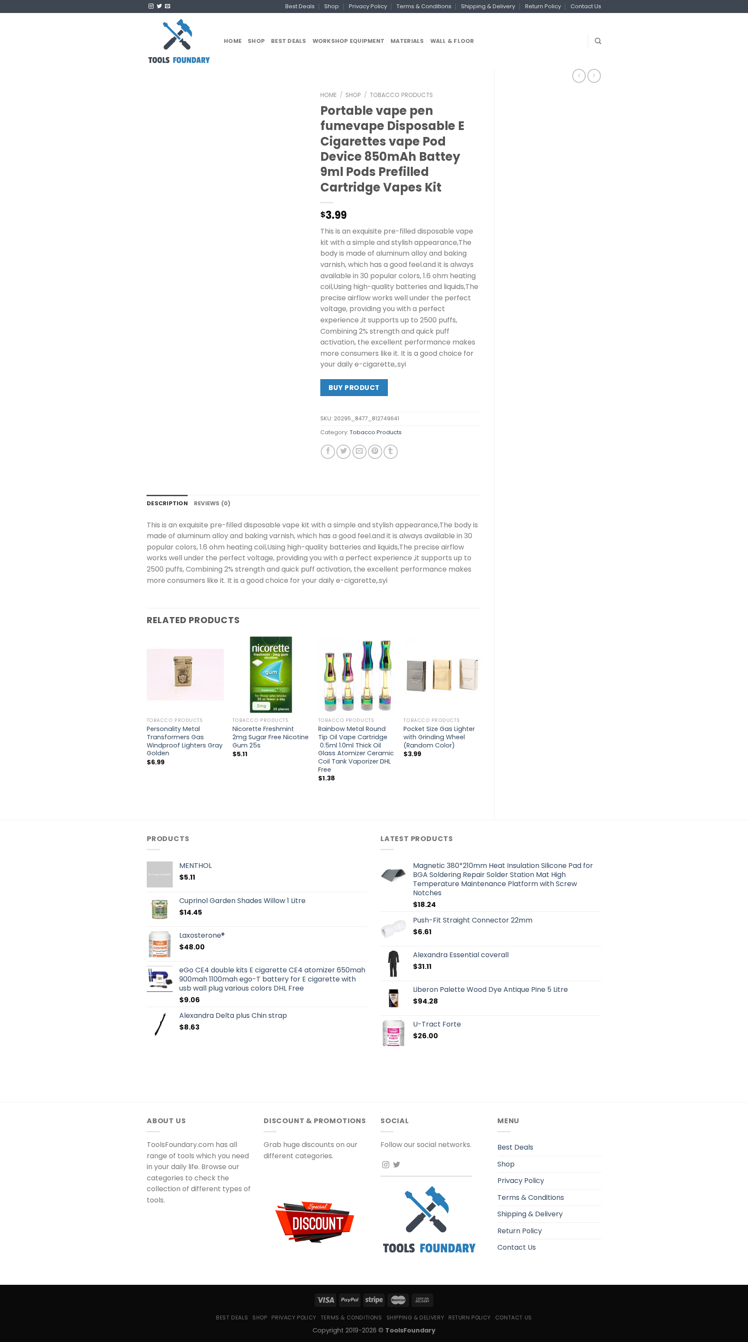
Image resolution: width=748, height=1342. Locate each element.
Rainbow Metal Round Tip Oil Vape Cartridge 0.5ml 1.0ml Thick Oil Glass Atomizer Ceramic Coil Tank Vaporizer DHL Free (356, 749)
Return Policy (543, 6)
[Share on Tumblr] (391, 452)
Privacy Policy (368, 6)
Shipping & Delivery (488, 6)
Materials (407, 41)
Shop (331, 6)
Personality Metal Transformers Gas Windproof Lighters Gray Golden (184, 741)
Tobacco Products (401, 95)
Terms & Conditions (424, 6)
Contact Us (586, 6)
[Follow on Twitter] (159, 6)
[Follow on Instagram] (151, 6)
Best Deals (300, 6)
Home (233, 41)
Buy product (354, 387)
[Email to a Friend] (359, 452)
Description (167, 503)
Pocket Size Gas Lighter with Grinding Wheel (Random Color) (439, 737)
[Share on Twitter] (343, 452)
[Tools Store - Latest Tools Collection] (179, 41)
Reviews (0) (212, 503)
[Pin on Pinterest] (375, 452)
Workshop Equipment (349, 41)
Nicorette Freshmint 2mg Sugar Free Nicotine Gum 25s (270, 737)
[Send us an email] (167, 6)
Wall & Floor (452, 41)
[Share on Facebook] (328, 452)
